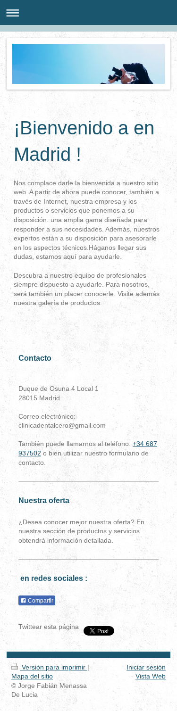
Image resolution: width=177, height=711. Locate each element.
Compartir (39, 600)
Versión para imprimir (53, 667)
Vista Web (150, 676)
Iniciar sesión (146, 667)
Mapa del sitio (32, 676)
